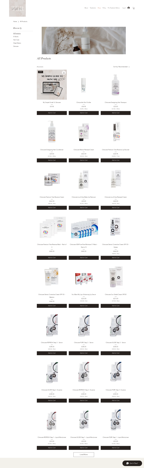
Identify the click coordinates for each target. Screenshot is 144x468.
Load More (84, 454)
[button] (134, 8)
